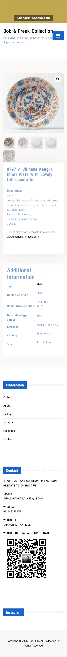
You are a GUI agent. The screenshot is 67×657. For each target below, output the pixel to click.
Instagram (9, 422)
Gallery (7, 414)
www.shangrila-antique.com (23, 236)
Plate (40, 284)
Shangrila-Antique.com (33, 18)
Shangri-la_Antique (17, 524)
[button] (58, 79)
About (7, 405)
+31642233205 (12, 511)
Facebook (9, 430)
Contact (8, 439)
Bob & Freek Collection (28, 31)
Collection (9, 397)
